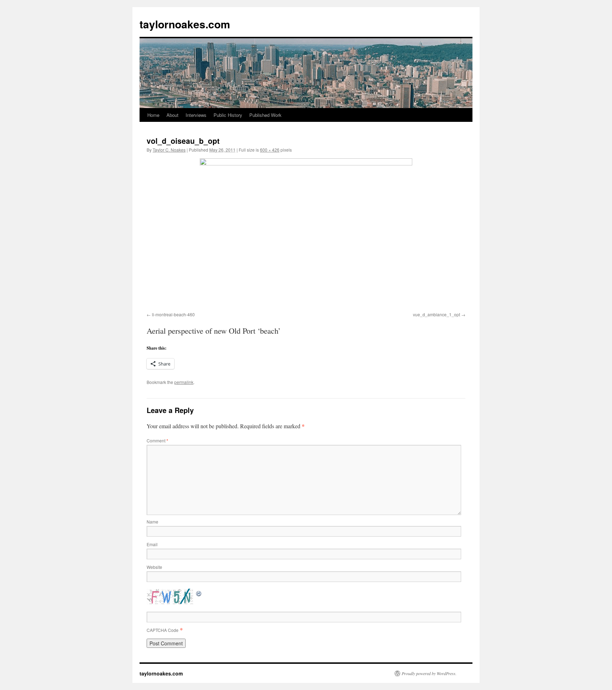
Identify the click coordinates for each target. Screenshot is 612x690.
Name (152, 522)
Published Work (265, 115)
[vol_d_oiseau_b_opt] (306, 233)
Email (152, 544)
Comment (157, 440)
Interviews (196, 115)
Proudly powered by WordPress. (429, 673)
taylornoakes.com (185, 24)
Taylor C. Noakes (169, 150)
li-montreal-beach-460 (173, 314)
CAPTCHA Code (162, 630)
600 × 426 (269, 150)
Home (153, 115)
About (172, 115)
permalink (183, 382)
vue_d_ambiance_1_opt (436, 314)
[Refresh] (199, 592)
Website (154, 567)
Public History (228, 115)
